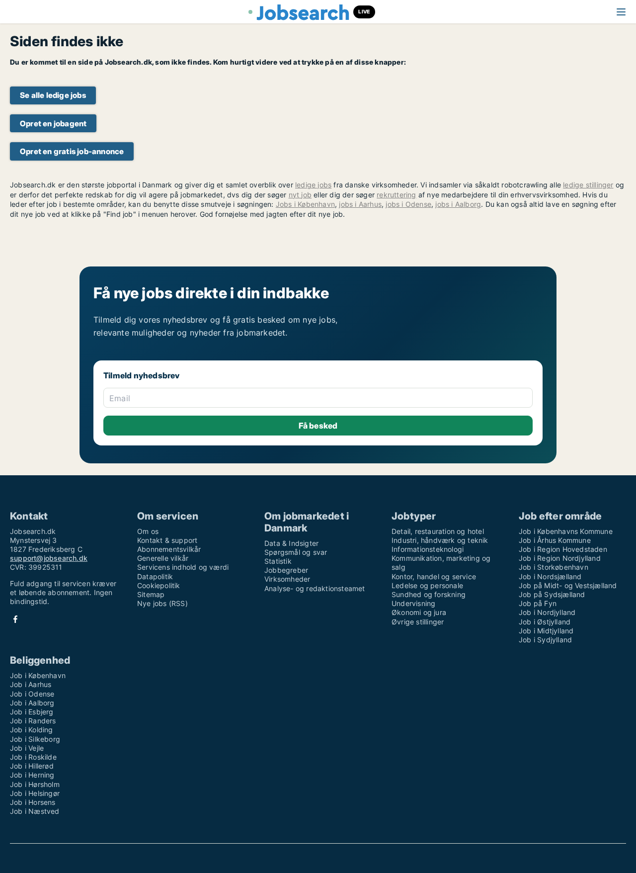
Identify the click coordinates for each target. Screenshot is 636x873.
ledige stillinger (588, 184)
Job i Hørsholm (35, 784)
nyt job (300, 194)
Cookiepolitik (158, 585)
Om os (148, 531)
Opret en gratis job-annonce (72, 151)
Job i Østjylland (544, 621)
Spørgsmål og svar (295, 552)
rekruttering (396, 194)
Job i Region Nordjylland (560, 558)
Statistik (278, 561)
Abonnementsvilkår (169, 549)
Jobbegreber (286, 570)
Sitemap (150, 594)
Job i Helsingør (35, 793)
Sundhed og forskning (429, 594)
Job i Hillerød (32, 766)
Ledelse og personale (427, 585)
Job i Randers (33, 720)
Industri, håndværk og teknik (440, 540)
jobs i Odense (408, 204)
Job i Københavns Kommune (566, 531)
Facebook (15, 619)
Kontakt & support (167, 540)
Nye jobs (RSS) (162, 603)
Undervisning (413, 603)
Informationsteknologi (428, 549)
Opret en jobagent (53, 123)
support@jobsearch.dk (48, 558)
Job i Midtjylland (546, 630)
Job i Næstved (35, 811)
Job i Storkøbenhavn (553, 567)
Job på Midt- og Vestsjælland (568, 585)
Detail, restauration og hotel (438, 531)
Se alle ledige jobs (53, 95)
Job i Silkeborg (35, 739)
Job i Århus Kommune (555, 540)
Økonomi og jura (419, 612)
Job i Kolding (31, 729)
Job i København (38, 675)
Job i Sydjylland (545, 639)
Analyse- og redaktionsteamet (314, 588)
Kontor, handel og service (434, 576)
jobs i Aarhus (360, 204)
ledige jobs (313, 184)
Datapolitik (155, 576)
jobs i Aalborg (458, 204)
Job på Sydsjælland (552, 594)
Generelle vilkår (162, 558)
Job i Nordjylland (547, 612)
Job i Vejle (27, 748)
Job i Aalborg (32, 702)
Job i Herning (32, 775)
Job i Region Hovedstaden (563, 549)
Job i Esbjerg (32, 711)
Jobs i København (305, 204)
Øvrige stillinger (418, 621)
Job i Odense (32, 694)
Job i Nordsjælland (550, 576)
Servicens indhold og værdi (183, 567)
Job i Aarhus (30, 684)
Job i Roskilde (33, 757)
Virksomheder (287, 579)
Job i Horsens (33, 802)
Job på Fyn (537, 603)
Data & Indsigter (291, 543)
